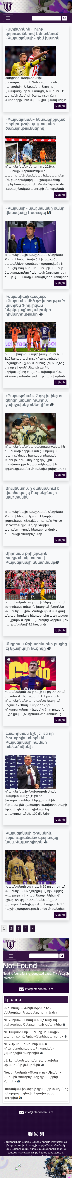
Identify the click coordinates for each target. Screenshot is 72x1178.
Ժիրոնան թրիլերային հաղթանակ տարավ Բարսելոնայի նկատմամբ (30, 557)
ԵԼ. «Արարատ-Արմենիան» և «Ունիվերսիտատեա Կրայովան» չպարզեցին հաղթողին (29, 1048)
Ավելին (60, 105)
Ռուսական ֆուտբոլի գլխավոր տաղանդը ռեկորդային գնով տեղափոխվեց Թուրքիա (36, 1093)
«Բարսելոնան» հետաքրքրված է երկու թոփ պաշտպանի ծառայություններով (35, 123)
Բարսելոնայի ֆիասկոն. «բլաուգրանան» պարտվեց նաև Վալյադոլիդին (32, 837)
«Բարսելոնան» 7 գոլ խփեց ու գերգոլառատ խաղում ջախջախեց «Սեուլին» (34, 400)
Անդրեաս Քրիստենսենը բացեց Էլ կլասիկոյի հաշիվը (36, 646)
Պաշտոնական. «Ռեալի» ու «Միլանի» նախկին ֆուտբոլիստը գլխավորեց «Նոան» (32, 1077)
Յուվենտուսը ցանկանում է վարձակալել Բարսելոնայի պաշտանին (32, 492)
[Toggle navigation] (8, 18)
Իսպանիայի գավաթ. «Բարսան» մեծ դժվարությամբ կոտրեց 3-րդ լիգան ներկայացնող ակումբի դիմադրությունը (35, 305)
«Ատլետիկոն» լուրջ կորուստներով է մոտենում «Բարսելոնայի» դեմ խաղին (32, 33)
